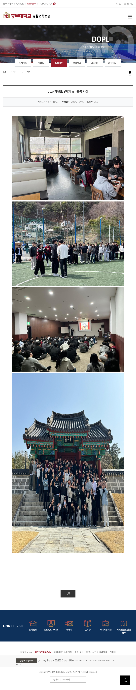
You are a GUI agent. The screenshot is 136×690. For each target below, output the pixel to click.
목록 (68, 593)
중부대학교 (8, 3)
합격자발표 (113, 63)
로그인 (130, 3)
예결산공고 (91, 652)
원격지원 (103, 652)
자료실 (41, 63)
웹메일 (113, 652)
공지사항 (23, 63)
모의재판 (95, 63)
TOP (125, 681)
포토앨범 (59, 63)
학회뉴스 (77, 63)
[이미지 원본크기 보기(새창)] (68, 158)
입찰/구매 (78, 652)
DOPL (14, 72)
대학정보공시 (26, 652)
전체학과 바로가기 (61, 679)
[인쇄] (130, 73)
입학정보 (20, 3)
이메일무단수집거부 (63, 652)
